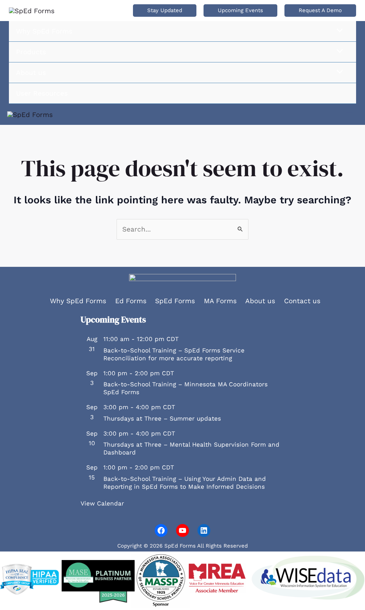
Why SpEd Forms (78, 301)
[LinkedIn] (203, 530)
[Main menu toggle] (349, 114)
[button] (164, 10)
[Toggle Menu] (338, 31)
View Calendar (102, 503)
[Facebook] (161, 530)
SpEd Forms (175, 301)
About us (260, 301)
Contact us (302, 301)
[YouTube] (182, 530)
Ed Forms (130, 301)
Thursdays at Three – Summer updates (162, 418)
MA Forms (220, 301)
